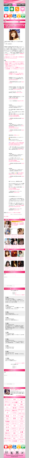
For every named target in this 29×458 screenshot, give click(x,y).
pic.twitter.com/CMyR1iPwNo (14, 161)
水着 (7, 430)
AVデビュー (7, 401)
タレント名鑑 (14, 18)
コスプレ (14, 430)
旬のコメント (18, 18)
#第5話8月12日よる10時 (18, 143)
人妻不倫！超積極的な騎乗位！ (17, 392)
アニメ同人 (6, 12)
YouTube (22, 421)
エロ (7, 427)
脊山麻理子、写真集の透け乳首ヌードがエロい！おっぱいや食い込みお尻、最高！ (14, 247)
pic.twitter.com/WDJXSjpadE (14, 189)
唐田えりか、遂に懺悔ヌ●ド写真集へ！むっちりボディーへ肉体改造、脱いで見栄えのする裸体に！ (7, 269)
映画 (21, 418)
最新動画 (11, 12)
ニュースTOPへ (6, 18)
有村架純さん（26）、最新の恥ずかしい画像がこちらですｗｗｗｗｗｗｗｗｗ (20, 259)
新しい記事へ (21, 218)
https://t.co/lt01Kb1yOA (13, 79)
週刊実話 (19, 212)
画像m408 (15, 212)
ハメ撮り (22, 416)
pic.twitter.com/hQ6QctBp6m (16, 174)
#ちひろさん (18, 205)
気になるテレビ (22, 410)
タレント (22, 426)
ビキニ (21, 399)
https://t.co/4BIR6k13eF (17, 89)
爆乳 (14, 433)
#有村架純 (17, 115)
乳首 (7, 416)
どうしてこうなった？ (14, 422)
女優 (21, 432)
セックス (14, 435)
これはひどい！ (14, 428)
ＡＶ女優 (14, 402)
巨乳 (14, 418)
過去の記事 (10, 18)
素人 (14, 438)
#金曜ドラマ (14, 142)
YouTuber (15, 412)
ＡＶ (14, 415)
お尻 (22, 434)
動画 (22, 404)
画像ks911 (7, 433)
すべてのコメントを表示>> (20, 294)
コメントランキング (23, 18)
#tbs (10, 142)
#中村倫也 (11, 143)
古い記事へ (7, 216)
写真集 (7, 421)
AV (14, 426)
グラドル (21, 414)
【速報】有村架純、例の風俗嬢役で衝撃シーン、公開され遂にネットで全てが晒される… (8, 259)
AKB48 (7, 424)
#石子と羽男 (13, 115)
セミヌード (7, 399)
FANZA (21, 407)
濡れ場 (14, 408)
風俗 (22, 12)
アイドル (7, 435)
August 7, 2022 (21, 149)
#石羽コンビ (16, 135)
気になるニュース (10, 212)
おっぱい (7, 406)
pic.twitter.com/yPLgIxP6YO (14, 116)
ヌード (21, 429)
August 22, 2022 (19, 92)
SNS (14, 399)
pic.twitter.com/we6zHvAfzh (15, 206)
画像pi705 (14, 410)
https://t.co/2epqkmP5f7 (13, 98)
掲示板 (17, 12)
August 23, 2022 (20, 100)
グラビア (7, 412)
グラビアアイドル (22, 440)
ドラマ (21, 423)
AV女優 (14, 441)
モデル (21, 437)
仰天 (7, 418)
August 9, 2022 (16, 192)
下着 (14, 405)
